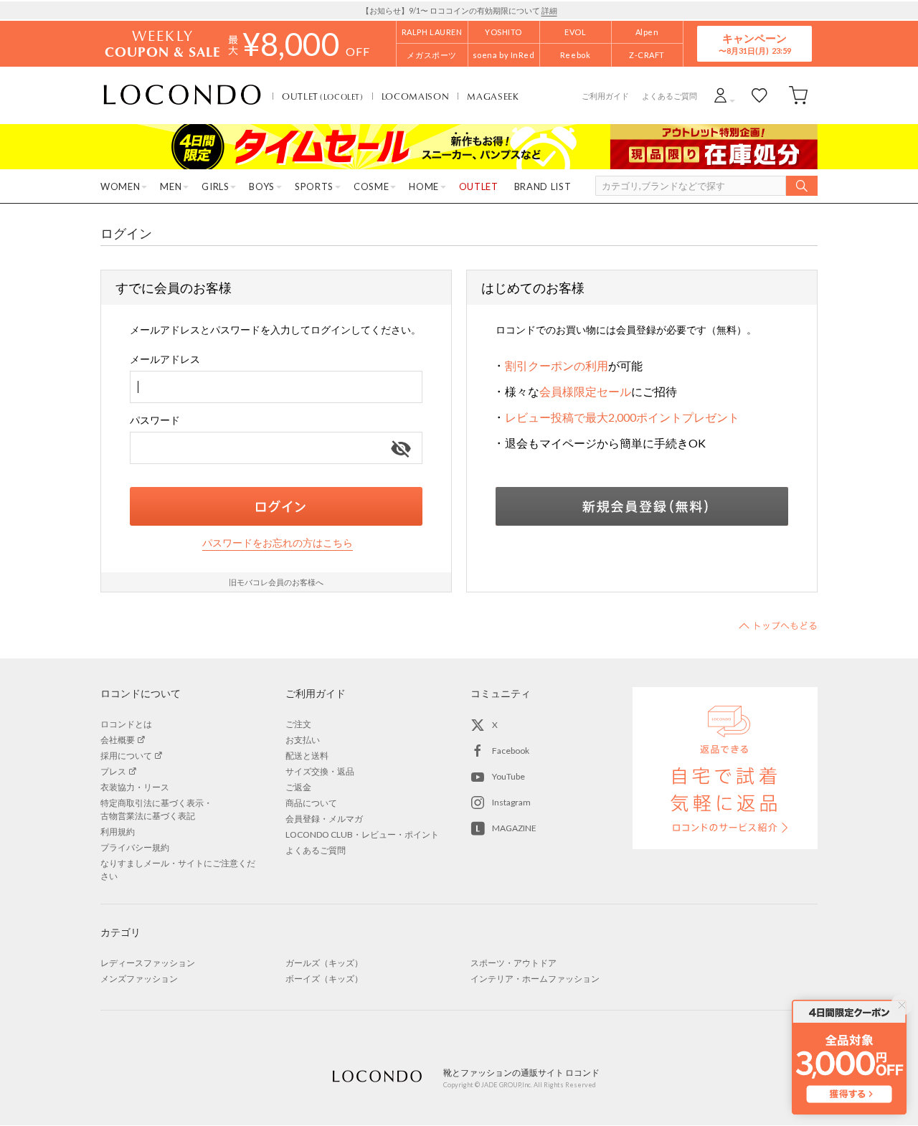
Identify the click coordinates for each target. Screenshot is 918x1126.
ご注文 (298, 724)
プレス (113, 771)
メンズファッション (139, 978)
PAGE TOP (778, 625)
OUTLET (323, 96)
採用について (126, 755)
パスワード (155, 420)
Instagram (511, 802)
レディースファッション (147, 962)
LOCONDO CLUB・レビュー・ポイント (362, 834)
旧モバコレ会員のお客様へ (276, 582)
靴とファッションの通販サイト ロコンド (182, 95)
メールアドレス (165, 359)
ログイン (276, 506)
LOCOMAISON (416, 96)
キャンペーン (754, 43)
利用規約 (117, 831)
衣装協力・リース (134, 787)
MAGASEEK (493, 96)
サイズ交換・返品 (319, 771)
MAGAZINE (514, 828)
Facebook (510, 750)
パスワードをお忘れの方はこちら (277, 542)
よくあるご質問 (669, 95)
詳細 (549, 10)
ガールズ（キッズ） (324, 962)
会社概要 (117, 739)
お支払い (302, 739)
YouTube (508, 776)
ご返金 (298, 787)
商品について (311, 803)
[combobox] (276, 387)
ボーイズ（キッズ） (324, 978)
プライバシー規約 (134, 847)
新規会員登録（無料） (642, 506)
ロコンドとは (126, 724)
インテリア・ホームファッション (535, 978)
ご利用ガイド (605, 95)
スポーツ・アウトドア (513, 962)
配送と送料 (306, 755)
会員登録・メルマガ (324, 818)
